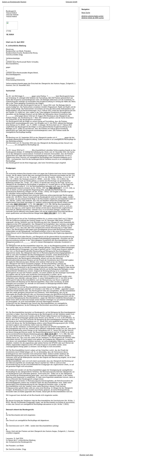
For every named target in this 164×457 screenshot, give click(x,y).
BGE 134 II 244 (50, 213)
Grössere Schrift (71, 2)
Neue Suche (86, 13)
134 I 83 (39, 204)
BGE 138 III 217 (55, 188)
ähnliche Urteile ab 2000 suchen (93, 18)
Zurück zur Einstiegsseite (11, 2)
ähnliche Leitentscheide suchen (92, 16)
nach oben (89, 455)
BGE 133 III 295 (50, 334)
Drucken (23, 2)
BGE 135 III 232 (20, 204)
